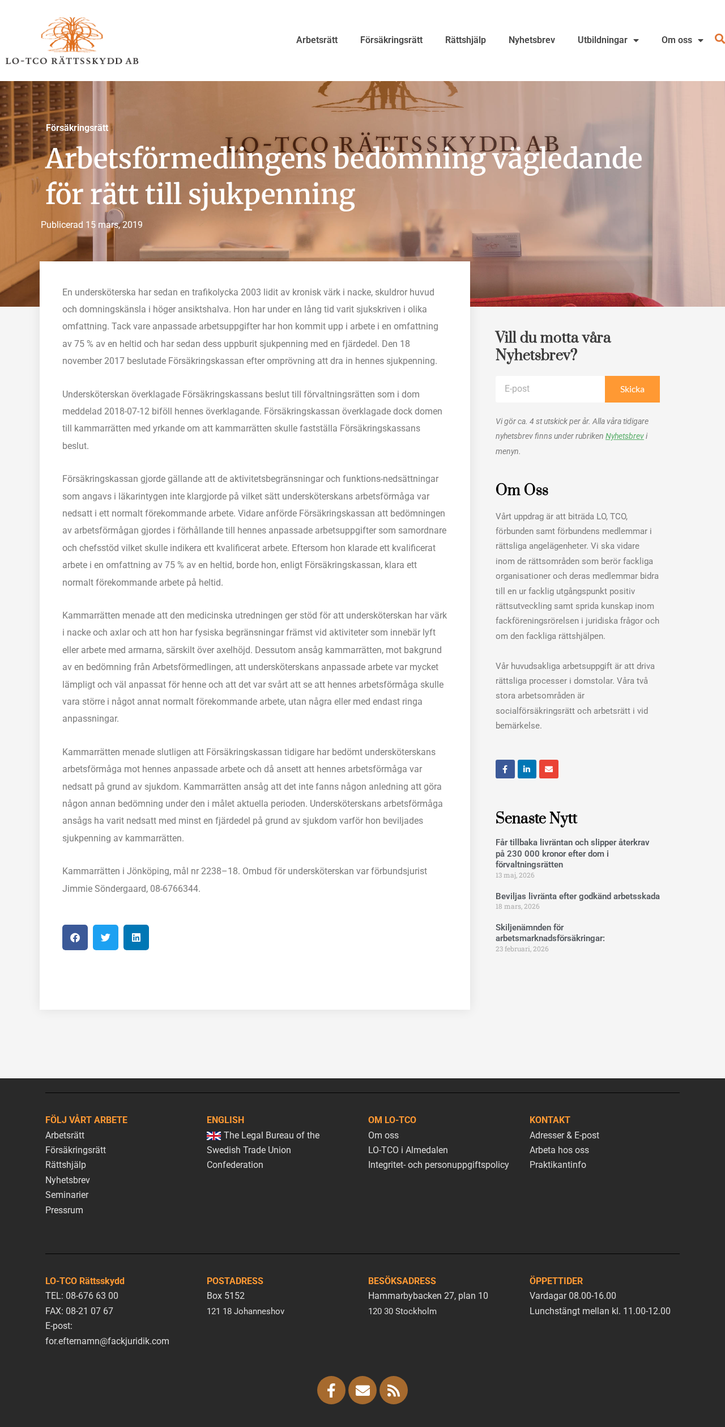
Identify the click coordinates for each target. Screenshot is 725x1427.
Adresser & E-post (564, 1135)
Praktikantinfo (558, 1164)
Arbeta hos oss (559, 1150)
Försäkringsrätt (391, 40)
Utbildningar (603, 40)
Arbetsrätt (317, 40)
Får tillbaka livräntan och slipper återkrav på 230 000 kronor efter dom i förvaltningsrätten (573, 853)
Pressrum (64, 1210)
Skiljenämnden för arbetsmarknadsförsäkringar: (550, 933)
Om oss (677, 40)
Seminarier (66, 1194)
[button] (75, 937)
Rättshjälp (465, 40)
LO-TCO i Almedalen (408, 1150)
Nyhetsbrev (532, 40)
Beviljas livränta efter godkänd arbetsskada (578, 896)
